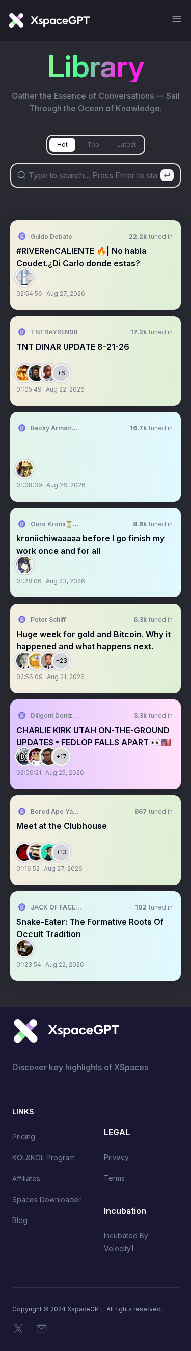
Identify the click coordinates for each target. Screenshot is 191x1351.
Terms (114, 1178)
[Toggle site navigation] (177, 19)
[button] (95, 265)
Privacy (116, 1157)
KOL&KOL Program (43, 1157)
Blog (20, 1220)
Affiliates (26, 1178)
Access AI (155, 277)
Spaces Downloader (46, 1199)
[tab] (62, 145)
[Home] (49, 20)
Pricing (23, 1136)
